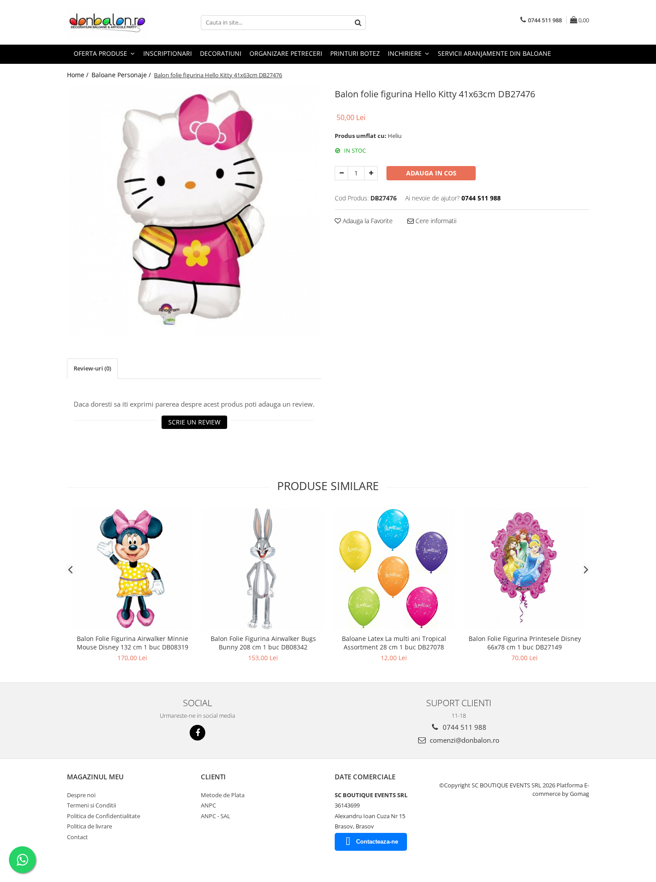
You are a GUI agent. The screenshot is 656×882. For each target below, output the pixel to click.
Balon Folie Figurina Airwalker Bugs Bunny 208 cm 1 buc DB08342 (263, 642)
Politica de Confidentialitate (103, 816)
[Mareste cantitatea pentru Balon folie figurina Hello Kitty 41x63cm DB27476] (371, 173)
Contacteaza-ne (377, 841)
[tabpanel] (194, 211)
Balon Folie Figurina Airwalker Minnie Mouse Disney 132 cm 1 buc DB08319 (132, 642)
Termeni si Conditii (91, 805)
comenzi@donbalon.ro (463, 740)
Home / (78, 75)
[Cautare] (358, 22)
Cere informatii (435, 220)
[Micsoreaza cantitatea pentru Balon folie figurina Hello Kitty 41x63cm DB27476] (341, 173)
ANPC (208, 805)
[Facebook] (197, 733)
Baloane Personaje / (122, 75)
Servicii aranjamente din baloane (494, 53)
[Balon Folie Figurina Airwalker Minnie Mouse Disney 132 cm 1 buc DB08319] (132, 569)
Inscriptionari (167, 53)
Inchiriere (405, 53)
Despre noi (81, 795)
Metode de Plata (223, 795)
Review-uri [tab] (92, 368)
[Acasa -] (111, 22)
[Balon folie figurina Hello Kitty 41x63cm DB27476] (194, 211)
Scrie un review (194, 422)
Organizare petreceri (285, 53)
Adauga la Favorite (367, 220)
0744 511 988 (463, 727)
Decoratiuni (220, 53)
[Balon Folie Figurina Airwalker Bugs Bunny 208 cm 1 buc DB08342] (263, 569)
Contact (77, 837)
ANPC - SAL (215, 816)
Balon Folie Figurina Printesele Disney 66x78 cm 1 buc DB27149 (525, 642)
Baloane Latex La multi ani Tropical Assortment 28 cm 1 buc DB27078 (394, 642)
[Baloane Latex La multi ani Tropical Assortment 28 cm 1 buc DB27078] (394, 569)
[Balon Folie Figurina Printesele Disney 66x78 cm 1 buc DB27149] (524, 569)
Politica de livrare (89, 826)
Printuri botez (355, 53)
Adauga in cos (431, 173)
